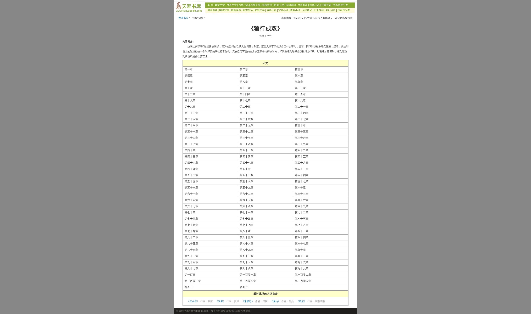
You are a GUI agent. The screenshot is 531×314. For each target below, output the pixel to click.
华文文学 (220, 5)
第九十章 (300, 249)
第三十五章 (246, 137)
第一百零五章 (303, 280)
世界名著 (303, 5)
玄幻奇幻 (291, 5)
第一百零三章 (193, 280)
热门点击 (331, 10)
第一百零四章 (248, 280)
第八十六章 (246, 243)
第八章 (244, 81)
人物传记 (307, 10)
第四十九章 (191, 168)
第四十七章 (246, 162)
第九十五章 (246, 262)
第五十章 (245, 168)
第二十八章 (191, 125)
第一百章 (190, 274)
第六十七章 (191, 206)
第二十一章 (301, 106)
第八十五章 (191, 243)
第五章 (244, 75)
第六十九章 (301, 206)
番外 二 (244, 287)
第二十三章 (246, 112)
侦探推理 (267, 5)
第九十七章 (191, 268)
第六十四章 (191, 200)
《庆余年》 (200, 301)
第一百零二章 (303, 274)
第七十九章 (191, 231)
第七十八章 (301, 224)
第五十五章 (191, 181)
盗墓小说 (295, 10)
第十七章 (245, 100)
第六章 (299, 75)
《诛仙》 (282, 301)
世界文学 (232, 5)
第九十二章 (246, 256)
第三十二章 (246, 131)
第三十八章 (246, 144)
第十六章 (190, 100)
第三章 (299, 69)
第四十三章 (191, 156)
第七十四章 (246, 218)
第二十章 (245, 106)
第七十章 (190, 212)
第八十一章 (301, 231)
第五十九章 (246, 187)
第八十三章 (246, 237)
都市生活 (248, 10)
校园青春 (236, 10)
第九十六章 (301, 262)
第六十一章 (191, 193)
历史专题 (319, 10)
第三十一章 (191, 131)
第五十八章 (191, 187)
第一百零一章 (248, 274)
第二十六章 (246, 119)
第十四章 (245, 94)
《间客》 (227, 301)
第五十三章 (246, 175)
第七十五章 (301, 218)
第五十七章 (301, 181)
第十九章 (190, 106)
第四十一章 (246, 150)
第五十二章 (191, 175)
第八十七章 (301, 243)
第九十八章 (246, 268)
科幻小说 (279, 5)
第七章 (189, 81)
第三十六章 (301, 137)
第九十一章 (191, 256)
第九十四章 (191, 262)
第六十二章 (246, 193)
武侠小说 (314, 5)
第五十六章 (246, 181)
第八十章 (245, 231)
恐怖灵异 (255, 5)
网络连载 (212, 10)
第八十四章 (301, 237)
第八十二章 (191, 237)
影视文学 (260, 10)
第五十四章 (301, 175)
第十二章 (300, 88)
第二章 (244, 69)
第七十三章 (191, 218)
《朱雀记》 (255, 301)
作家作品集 (343, 10)
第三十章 (300, 125)
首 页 (210, 5)
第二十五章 (191, 119)
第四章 (189, 75)
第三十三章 (301, 131)
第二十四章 (301, 112)
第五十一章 (301, 168)
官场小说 (283, 10)
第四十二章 (301, 150)
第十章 (189, 88)
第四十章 (190, 150)
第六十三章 (301, 193)
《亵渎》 (310, 301)
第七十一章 (246, 212)
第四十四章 (246, 156)
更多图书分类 (340, 5)
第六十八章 (246, 206)
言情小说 (243, 5)
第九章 (299, 81)
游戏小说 (271, 10)
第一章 (189, 69)
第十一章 (245, 88)
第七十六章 (191, 224)
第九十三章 (301, 256)
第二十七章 (301, 119)
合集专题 (326, 5)
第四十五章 (301, 156)
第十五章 (300, 94)
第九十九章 (301, 268)
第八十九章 (246, 249)
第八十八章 (191, 249)
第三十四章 (191, 137)
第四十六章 (191, 162)
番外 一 (189, 287)
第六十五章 (246, 200)
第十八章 (300, 100)
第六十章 (300, 187)
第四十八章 (301, 162)
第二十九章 (246, 125)
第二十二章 (191, 112)
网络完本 (224, 10)
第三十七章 (191, 144)
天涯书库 (183, 17)
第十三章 (190, 94)
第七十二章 (301, 212)
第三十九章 (301, 144)
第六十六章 (301, 200)
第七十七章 (246, 224)
